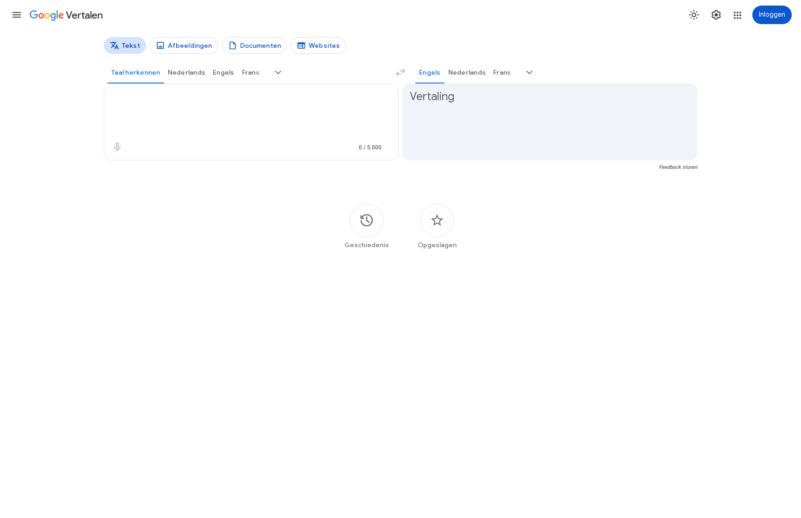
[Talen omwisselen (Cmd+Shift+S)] (400, 72)
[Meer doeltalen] (529, 72)
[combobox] (241, 97)
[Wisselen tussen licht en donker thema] (694, 15)
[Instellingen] (716, 15)
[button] (17, 15)
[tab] (136, 72)
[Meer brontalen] (278, 72)
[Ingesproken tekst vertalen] (117, 147)
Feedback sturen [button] (678, 167)
